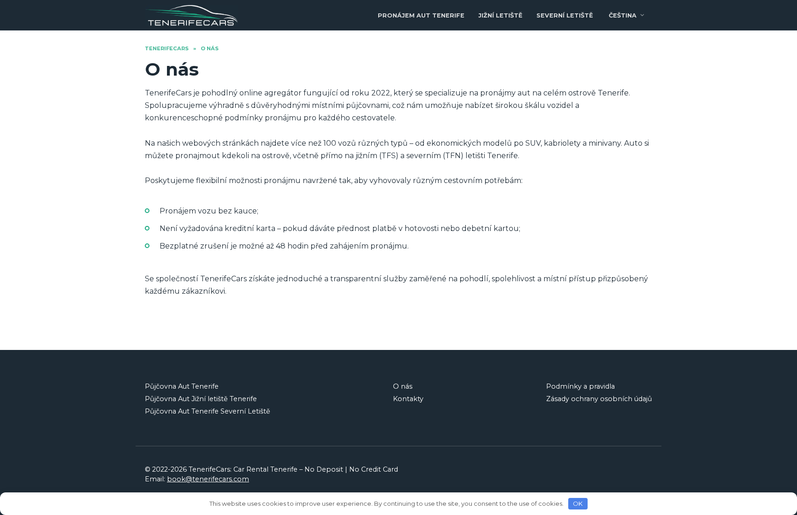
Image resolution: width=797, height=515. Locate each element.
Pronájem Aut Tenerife (421, 15)
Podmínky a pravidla (580, 386)
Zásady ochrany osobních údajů (599, 399)
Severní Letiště (564, 15)
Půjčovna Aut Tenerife (182, 386)
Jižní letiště (500, 15)
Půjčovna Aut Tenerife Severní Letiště (207, 411)
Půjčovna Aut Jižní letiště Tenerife (201, 399)
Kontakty (408, 399)
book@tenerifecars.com (208, 479)
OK (578, 503)
